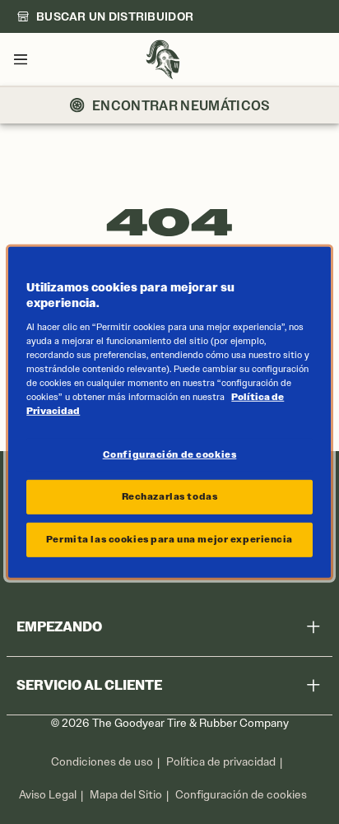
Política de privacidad (221, 762)
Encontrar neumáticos (181, 105)
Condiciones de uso (102, 762)
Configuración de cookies (241, 795)
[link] (104, 16)
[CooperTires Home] (163, 60)
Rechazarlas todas (170, 496)
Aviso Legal (48, 795)
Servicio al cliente (89, 685)
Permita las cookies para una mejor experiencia (169, 539)
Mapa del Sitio (126, 795)
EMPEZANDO (59, 626)
